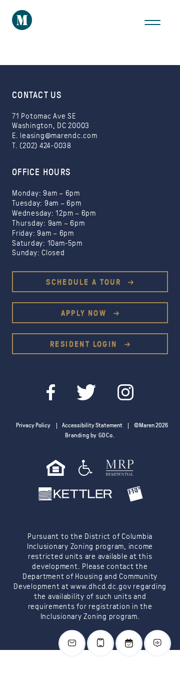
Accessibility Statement (92, 425)
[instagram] (126, 390)
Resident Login (85, 344)
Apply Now (85, 313)
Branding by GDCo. (89, 435)
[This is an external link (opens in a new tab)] (120, 471)
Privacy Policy (33, 425)
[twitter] (87, 390)
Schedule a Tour (85, 282)
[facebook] (51, 390)
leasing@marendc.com (58, 136)
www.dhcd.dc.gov (100, 586)
